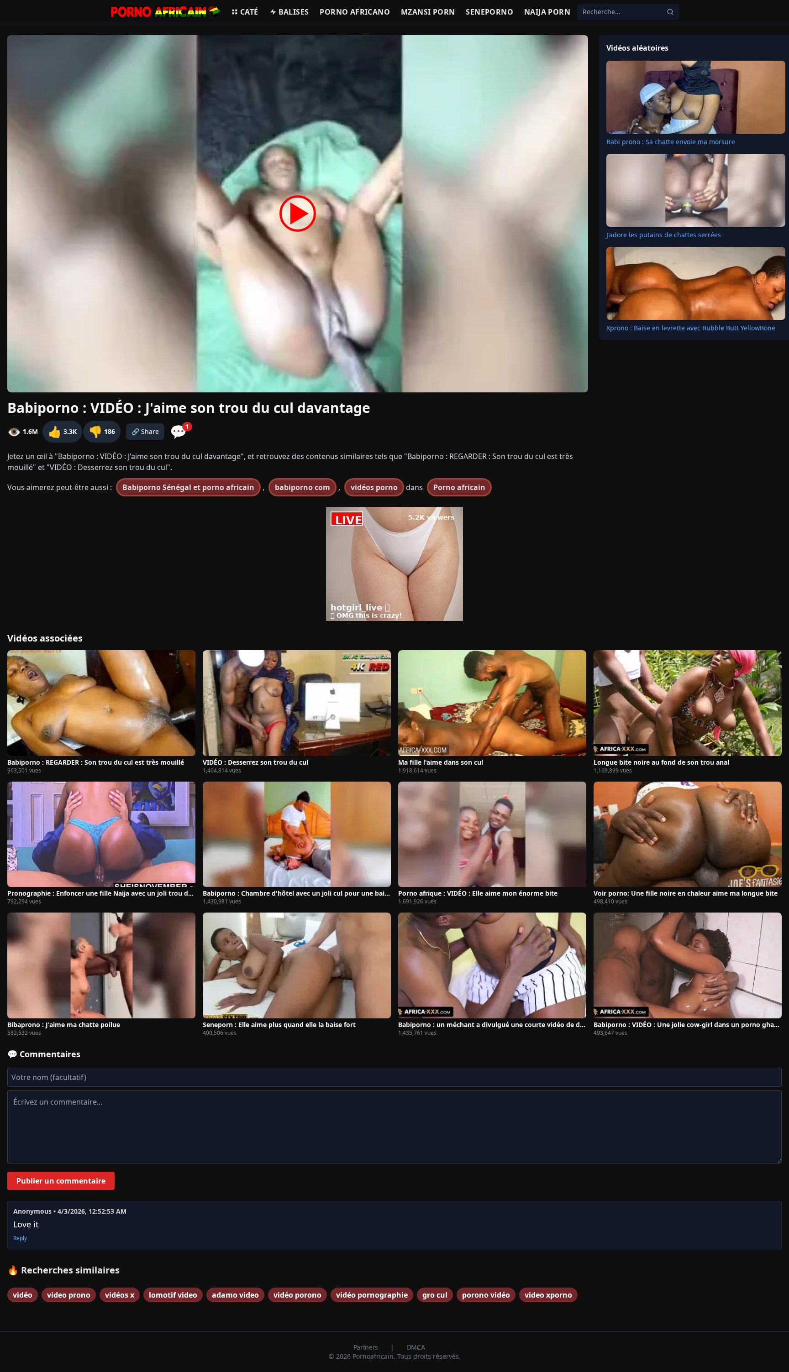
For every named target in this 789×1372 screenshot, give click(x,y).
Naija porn (547, 12)
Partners (366, 1347)
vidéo (22, 1295)
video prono (68, 1295)
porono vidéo (486, 1295)
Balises (294, 12)
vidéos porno (374, 487)
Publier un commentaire (60, 1181)
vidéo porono (297, 1295)
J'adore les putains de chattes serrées (663, 234)
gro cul (434, 1295)
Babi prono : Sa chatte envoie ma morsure (670, 141)
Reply (20, 1238)
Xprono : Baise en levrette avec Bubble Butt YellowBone (690, 327)
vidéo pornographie (372, 1295)
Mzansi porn (428, 12)
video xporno (548, 1295)
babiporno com (302, 487)
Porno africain (459, 487)
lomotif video (173, 1295)
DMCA (416, 1347)
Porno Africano (355, 12)
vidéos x (119, 1295)
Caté (249, 12)
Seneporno (489, 12)
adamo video (235, 1295)
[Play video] (297, 213)
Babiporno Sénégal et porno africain (188, 487)
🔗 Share (145, 431)
